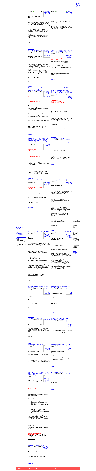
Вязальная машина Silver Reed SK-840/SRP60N (38, 231)
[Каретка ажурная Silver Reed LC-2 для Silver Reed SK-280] (46, 294)
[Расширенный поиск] (22, 246)
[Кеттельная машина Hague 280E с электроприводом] (46, 187)
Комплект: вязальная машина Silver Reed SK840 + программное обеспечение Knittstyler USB (61, 51)
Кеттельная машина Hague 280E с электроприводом (35, 180)
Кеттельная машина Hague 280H (58, 138)
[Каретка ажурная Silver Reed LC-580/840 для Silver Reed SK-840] (68, 294)
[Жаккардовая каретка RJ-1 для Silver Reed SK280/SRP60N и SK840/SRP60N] (68, 326)
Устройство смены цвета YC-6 (35, 318)
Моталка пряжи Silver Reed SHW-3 (36, 445)
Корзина (78, 6)
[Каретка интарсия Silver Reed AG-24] (46, 351)
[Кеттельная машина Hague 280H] (68, 145)
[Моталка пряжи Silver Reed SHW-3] (44, 452)
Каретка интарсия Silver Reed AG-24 (36, 344)
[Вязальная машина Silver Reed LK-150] (46, 16)
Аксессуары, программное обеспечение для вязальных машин (20, 234)
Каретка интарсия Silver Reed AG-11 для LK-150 (61, 344)
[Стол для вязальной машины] (68, 379)
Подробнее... (31, 49)
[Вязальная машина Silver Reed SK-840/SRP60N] (46, 238)
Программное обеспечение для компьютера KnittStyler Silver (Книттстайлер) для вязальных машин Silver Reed (38, 373)
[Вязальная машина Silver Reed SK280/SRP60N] (46, 57)
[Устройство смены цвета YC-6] (46, 325)
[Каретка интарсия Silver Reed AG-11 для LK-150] (68, 351)
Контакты (78, 7)
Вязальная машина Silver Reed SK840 (59, 179)
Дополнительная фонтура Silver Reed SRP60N (61, 231)
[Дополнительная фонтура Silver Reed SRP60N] (68, 238)
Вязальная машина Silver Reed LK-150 (36, 10)
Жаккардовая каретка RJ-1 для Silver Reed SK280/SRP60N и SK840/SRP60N (60, 319)
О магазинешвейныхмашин (77, 4)
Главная (78, 2)
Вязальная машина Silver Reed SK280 (59, 10)
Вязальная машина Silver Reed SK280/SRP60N (38, 50)
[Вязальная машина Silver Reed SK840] (68, 186)
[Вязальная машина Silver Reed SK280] (68, 16)
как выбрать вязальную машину (75, 251)
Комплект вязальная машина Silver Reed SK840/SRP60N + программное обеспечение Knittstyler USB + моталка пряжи (38, 89)
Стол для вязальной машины (57, 372)
